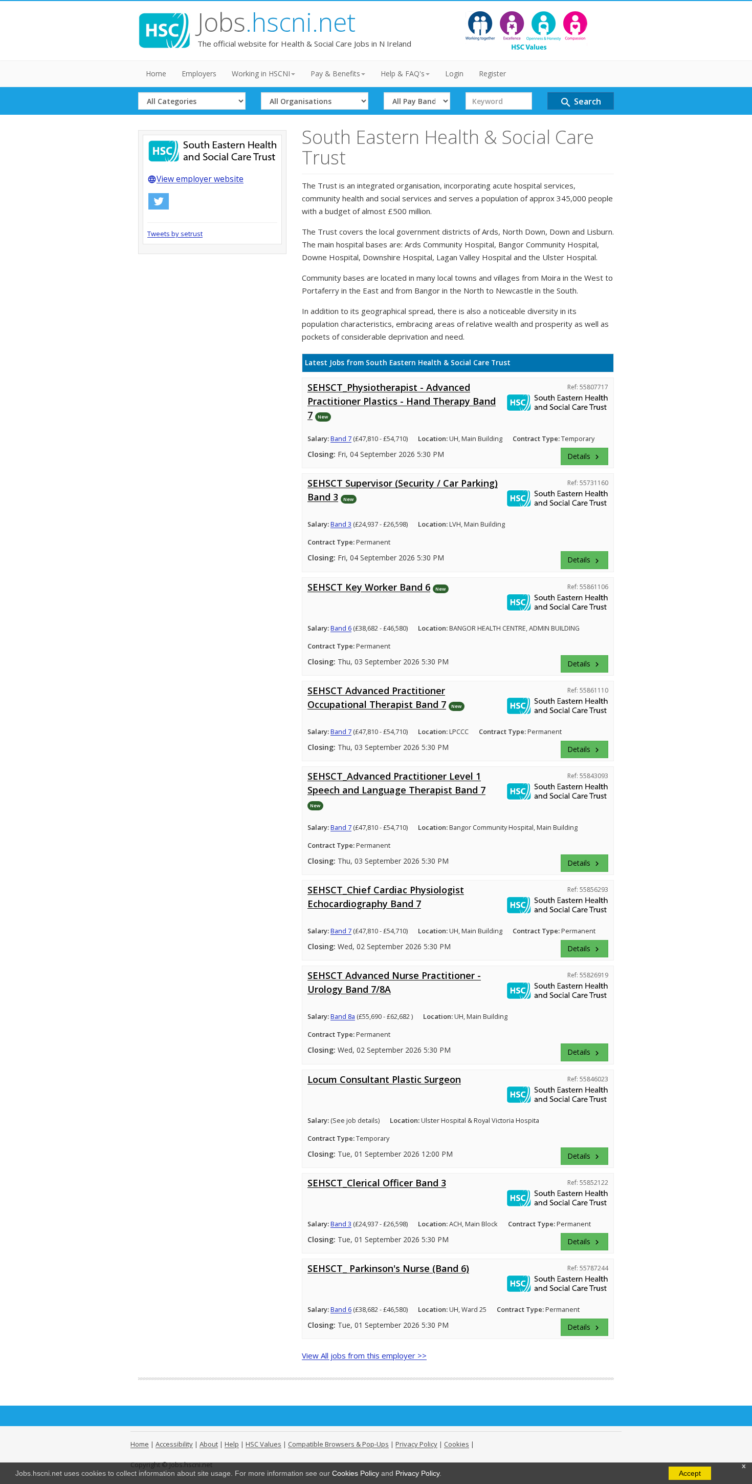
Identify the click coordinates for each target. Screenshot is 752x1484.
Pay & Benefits (335, 73)
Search (580, 102)
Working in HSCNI (261, 73)
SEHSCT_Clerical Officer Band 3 (376, 1183)
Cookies (456, 1444)
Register (492, 73)
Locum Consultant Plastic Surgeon (384, 1079)
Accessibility (174, 1444)
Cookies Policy (355, 1473)
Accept (690, 1473)
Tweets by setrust (175, 233)
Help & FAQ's (403, 73)
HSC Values (263, 1444)
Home (156, 73)
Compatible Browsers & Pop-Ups (338, 1444)
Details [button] (584, 456)
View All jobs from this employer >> (364, 1355)
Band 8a (342, 1016)
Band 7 (340, 438)
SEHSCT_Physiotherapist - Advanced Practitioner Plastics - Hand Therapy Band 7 (401, 401)
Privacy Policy (417, 1473)
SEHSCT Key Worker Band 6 (368, 587)
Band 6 (340, 628)
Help (232, 1444)
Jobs (276, 22)
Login (454, 73)
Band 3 (340, 524)
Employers (199, 73)
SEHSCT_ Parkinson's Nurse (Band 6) (388, 1268)
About (209, 1444)
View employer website (195, 178)
